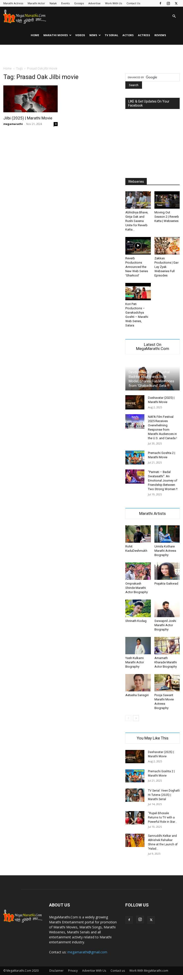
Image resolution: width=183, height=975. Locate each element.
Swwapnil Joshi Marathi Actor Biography (165, 625)
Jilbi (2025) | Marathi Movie (27, 118)
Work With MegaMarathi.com (148, 971)
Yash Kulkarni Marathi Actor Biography (134, 662)
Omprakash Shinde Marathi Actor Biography (136, 588)
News (93, 35)
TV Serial (111, 35)
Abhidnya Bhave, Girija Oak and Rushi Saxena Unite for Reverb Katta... (136, 221)
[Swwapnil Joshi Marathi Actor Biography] (167, 608)
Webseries (136, 181)
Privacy (73, 971)
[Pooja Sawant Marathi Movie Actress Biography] (167, 682)
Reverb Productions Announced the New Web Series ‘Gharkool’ (136, 266)
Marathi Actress (13, 3)
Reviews (160, 35)
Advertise (94, 3)
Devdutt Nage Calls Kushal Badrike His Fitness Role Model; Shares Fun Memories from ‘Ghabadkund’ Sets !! (151, 379)
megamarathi (13, 124)
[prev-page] (128, 718)
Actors (128, 35)
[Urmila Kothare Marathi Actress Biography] (167, 534)
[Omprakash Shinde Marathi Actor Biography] (138, 571)
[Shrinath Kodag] (138, 608)
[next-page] (136, 718)
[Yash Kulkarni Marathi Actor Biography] (138, 645)
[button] (174, 16)
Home (35, 35)
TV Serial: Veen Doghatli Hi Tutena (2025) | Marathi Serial (164, 795)
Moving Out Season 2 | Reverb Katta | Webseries (166, 217)
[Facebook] (160, 3)
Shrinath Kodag (136, 621)
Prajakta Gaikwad (166, 583)
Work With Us (113, 3)
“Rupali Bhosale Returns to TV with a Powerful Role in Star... (162, 817)
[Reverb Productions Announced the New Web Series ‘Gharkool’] (138, 245)
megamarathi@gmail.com (87, 952)
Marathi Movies (55, 35)
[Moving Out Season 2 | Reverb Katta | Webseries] (167, 200)
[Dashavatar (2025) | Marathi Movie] (134, 402)
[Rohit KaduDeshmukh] (138, 534)
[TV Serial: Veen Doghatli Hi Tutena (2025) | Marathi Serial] (134, 795)
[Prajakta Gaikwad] (167, 571)
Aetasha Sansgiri (137, 695)
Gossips (79, 3)
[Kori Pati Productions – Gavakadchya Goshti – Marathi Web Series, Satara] (138, 291)
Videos (80, 35)
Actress (144, 35)
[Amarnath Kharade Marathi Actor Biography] (167, 645)
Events (65, 3)
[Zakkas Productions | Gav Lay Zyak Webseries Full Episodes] (167, 245)
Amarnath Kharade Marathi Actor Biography (165, 662)
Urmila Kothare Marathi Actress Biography (165, 551)
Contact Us (133, 3)
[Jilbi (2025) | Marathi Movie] (30, 98)
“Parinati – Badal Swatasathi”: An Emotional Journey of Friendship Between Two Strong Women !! (163, 480)
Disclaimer (56, 971)
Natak (53, 3)
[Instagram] (168, 3)
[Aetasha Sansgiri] (138, 682)
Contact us (118, 971)
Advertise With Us (94, 971)
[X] (176, 3)
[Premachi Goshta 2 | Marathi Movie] (134, 457)
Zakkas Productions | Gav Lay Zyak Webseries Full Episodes (166, 266)
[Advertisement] (91, 55)
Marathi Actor (36, 3)
